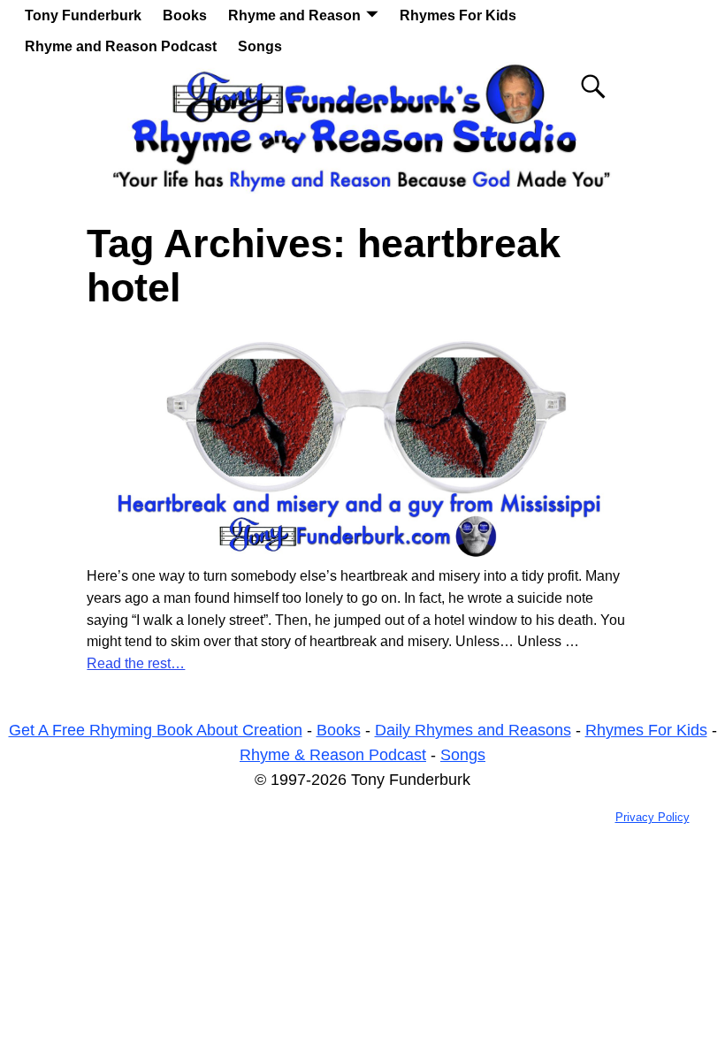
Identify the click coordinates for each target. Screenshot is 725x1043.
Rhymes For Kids (458, 15)
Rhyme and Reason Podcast (121, 46)
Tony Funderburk (83, 15)
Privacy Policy (652, 817)
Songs (260, 46)
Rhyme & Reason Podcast (333, 755)
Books (185, 15)
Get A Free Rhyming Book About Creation (155, 730)
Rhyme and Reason (294, 15)
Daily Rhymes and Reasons (473, 730)
